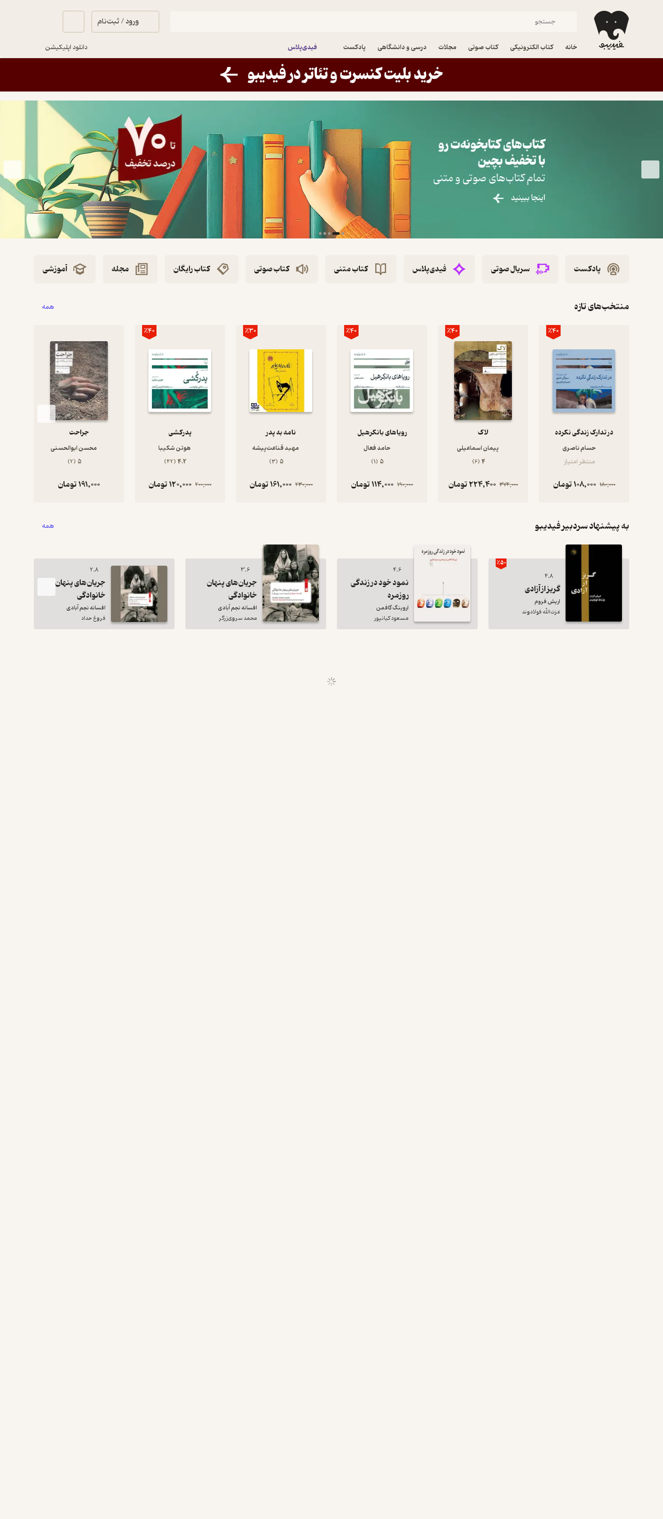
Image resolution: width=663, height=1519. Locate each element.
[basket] (73, 21)
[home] (610, 30)
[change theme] (44, 21)
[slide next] (13, 169)
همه (48, 307)
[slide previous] (650, 169)
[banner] (331, 75)
